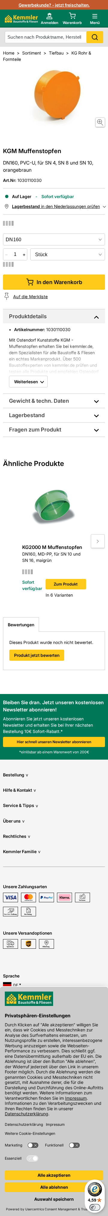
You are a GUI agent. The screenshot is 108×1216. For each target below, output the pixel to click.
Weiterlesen (26, 381)
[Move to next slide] (98, 541)
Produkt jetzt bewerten (36, 655)
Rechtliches (16, 836)
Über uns (14, 820)
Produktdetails (28, 316)
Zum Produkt (66, 584)
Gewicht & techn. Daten (39, 401)
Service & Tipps (20, 805)
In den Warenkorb (59, 282)
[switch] (94, 1207)
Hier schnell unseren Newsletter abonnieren (54, 742)
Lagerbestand (27, 415)
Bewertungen (21, 624)
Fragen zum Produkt (35, 429)
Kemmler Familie (21, 851)
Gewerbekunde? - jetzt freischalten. (54, 4)
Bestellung (15, 774)
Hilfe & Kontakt (19, 790)
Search (94, 37)
